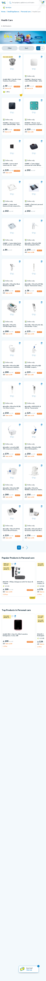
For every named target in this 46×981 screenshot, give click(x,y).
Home (3, 11)
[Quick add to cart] (19, 57)
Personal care (26, 11)
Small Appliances (13, 11)
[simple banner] (4, 2)
